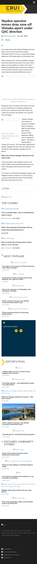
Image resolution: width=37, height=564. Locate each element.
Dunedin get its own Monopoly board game (19, 434)
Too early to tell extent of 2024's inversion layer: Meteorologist (18, 267)
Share (7, 40)
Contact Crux (7, 557)
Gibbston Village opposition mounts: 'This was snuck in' (17, 397)
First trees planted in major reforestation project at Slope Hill (17, 502)
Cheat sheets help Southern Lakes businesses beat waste (15, 454)
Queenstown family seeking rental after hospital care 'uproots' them (17, 278)
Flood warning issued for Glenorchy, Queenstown (15, 313)
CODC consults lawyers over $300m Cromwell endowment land (15, 301)
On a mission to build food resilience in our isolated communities (18, 477)
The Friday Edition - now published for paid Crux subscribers (18, 383)
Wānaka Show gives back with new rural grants (16, 491)
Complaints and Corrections (11, 555)
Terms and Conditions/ (10, 552)
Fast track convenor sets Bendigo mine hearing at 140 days (16, 290)
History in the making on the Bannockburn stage (17, 465)
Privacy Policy (7, 549)
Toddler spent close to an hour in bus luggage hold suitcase (16, 372)
